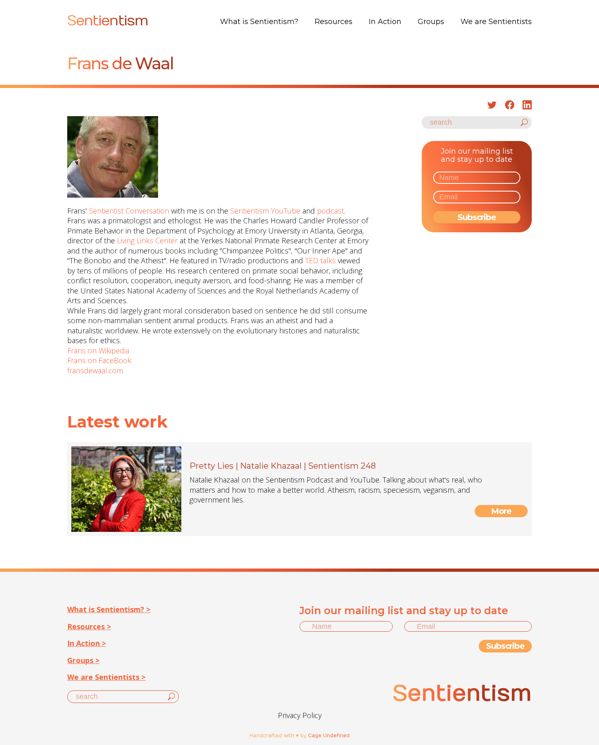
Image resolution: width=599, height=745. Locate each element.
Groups (431, 21)
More (501, 511)
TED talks (320, 260)
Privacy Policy (300, 715)
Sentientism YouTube (265, 211)
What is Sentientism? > (108, 609)
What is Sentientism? (259, 21)
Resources (333, 21)
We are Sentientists (496, 21)
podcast (330, 211)
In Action (385, 21)
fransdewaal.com (95, 370)
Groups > (83, 660)
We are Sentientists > (106, 677)
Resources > (89, 626)
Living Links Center (147, 240)
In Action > (86, 643)
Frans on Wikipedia (98, 350)
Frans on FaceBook (99, 360)
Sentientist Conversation (129, 211)
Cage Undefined (329, 735)
